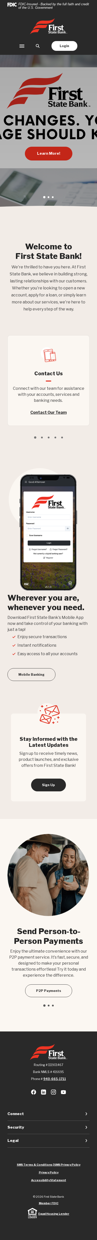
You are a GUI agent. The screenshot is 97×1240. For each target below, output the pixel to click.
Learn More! (48, 153)
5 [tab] (62, 437)
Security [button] (15, 1127)
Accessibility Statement (48, 1180)
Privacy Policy (48, 1172)
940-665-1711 (54, 1079)
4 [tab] (55, 437)
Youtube (63, 1092)
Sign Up (48, 785)
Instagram (53, 1092)
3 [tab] (53, 197)
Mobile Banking (31, 674)
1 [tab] (44, 197)
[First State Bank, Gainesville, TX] (48, 26)
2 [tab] (48, 197)
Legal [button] (12, 1140)
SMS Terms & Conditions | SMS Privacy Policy (48, 1164)
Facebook (33, 1092)
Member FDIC (48, 1203)
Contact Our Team (48, 412)
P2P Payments (48, 991)
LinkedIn (43, 1092)
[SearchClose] (37, 46)
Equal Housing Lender (53, 1213)
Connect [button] (15, 1114)
